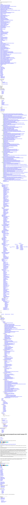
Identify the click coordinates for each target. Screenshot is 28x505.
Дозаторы (6, 334)
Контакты (1, 471)
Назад (4, 321)
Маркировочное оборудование (8, 340)
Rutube (2, 93)
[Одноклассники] (1, 442)
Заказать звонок (5, 426)
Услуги (1, 467)
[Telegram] (7, 442)
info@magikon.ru (3, 428)
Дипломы (1, 472)
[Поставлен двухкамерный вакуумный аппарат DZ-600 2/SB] (8, 444)
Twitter (2, 91)
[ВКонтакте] (0, 442)
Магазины (1, 476)
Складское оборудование (8, 346)
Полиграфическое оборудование (9, 357)
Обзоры (1, 484)
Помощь (1, 480)
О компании (1, 469)
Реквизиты (1, 474)
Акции (1, 466)
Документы (1, 473)
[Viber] (4, 442)
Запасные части (7, 380)
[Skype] (6, 442)
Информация (2, 475)
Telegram (3, 92)
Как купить (4, 401)
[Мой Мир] (2, 442)
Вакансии (1, 470)
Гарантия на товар (2, 478)
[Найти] (0, 3)
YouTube (3, 431)
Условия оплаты (2, 477)
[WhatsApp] (5, 442)
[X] (3, 442)
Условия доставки (2, 482)
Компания (4, 405)
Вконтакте (3, 429)
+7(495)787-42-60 (2, 76)
